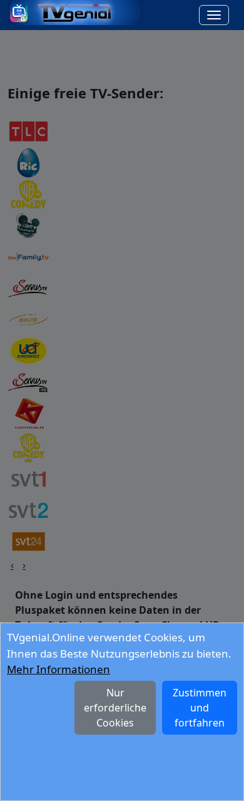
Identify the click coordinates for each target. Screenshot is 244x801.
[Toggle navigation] (214, 15)
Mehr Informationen (58, 669)
